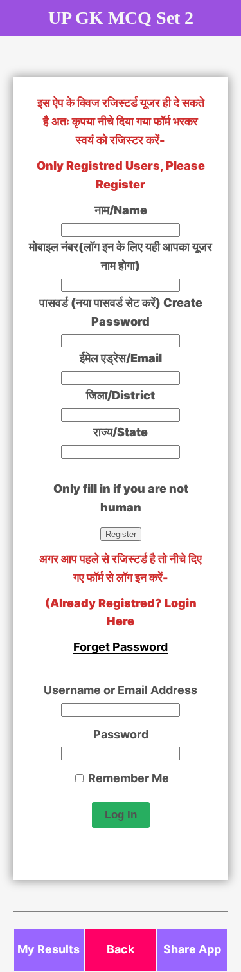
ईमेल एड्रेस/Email (121, 358)
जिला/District (120, 395)
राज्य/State (120, 432)
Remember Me (127, 778)
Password (120, 734)
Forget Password (120, 647)
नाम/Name (120, 210)
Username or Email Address (120, 690)
